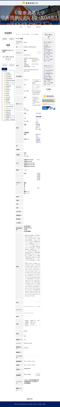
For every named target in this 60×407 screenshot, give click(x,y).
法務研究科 (8, 86)
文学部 (7, 88)
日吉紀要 (8, 102)
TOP (21, 27)
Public (4, 69)
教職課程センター (10, 116)
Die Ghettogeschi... (47, 46)
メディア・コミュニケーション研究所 (15, 108)
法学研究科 (8, 76)
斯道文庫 (8, 112)
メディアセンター (10, 104)
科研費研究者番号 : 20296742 (38, 140)
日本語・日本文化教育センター (13, 119)
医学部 (7, 95)
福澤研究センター (10, 117)
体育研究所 (8, 114)
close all (12, 65)
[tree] (8, 95)
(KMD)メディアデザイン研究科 (13, 84)
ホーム (17, 34)
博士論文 (8, 73)
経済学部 (8, 89)
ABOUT (38, 27)
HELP (29, 27)
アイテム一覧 (25, 34)
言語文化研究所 (9, 106)
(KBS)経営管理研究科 (11, 80)
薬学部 (7, 101)
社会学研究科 (9, 78)
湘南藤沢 (8, 99)
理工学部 (8, 97)
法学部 (7, 91)
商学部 (7, 93)
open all (5, 65)
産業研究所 (8, 110)
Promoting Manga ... (47, 77)
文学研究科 (8, 75)
